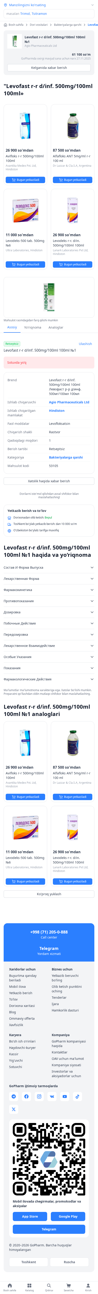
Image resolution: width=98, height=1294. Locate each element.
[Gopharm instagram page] (39, 1096)
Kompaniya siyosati (66, 1065)
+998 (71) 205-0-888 (49, 932)
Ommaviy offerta (22, 1018)
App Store (30, 1216)
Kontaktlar (59, 1052)
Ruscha (69, 1262)
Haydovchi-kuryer (22, 1047)
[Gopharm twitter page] (13, 1109)
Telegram (49, 948)
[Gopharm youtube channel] (64, 1096)
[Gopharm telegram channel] (13, 1096)
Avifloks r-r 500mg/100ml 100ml (25, 158)
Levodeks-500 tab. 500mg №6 (25, 243)
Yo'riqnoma (32, 327)
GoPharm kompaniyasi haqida (69, 1043)
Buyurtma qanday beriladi (22, 977)
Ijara (55, 1004)
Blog (12, 1012)
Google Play (68, 1216)
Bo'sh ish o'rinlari (22, 1041)
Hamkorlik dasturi (65, 1010)
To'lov (13, 999)
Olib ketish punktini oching (67, 988)
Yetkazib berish (20, 993)
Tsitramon (39, 13)
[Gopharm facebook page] (26, 1096)
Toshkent (28, 1262)
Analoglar (56, 327)
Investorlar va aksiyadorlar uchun (66, 1073)
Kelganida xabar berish (49, 67)
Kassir (13, 1054)
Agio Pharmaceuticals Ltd (41, 46)
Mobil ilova (17, 986)
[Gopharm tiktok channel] (77, 1096)
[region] (49, 297)
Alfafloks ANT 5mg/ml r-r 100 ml (71, 158)
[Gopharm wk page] (52, 1096)
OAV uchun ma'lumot (68, 1058)
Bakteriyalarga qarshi (66, 457)
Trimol (25, 13)
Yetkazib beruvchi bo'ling (65, 977)
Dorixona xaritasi (22, 1006)
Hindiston (56, 410)
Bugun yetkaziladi (28, 180)
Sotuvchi (15, 1067)
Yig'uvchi (16, 1060)
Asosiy (12, 327)
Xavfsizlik (16, 1025)
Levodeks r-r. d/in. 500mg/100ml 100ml (68, 243)
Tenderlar (59, 997)
